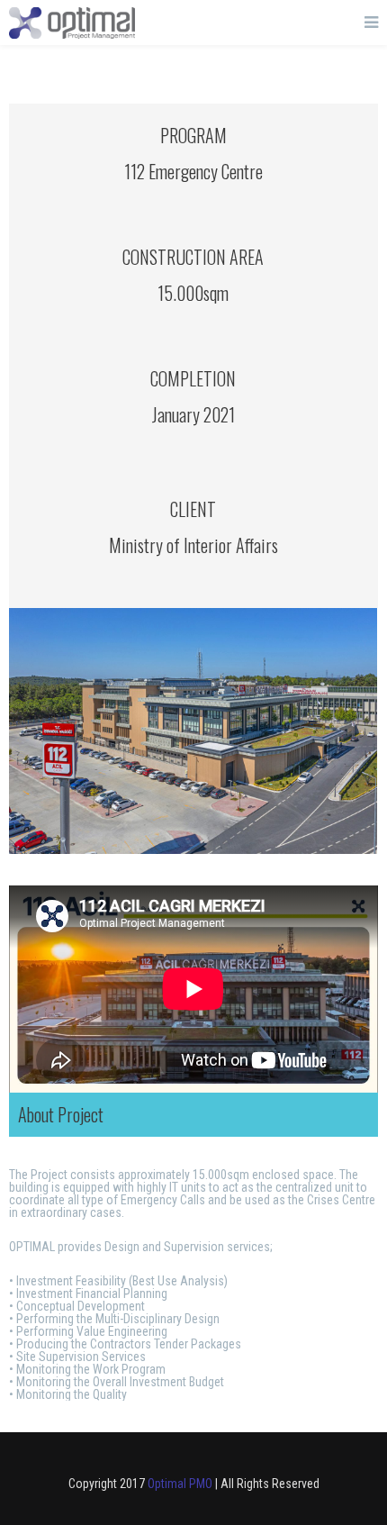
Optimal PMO (180, 1483)
